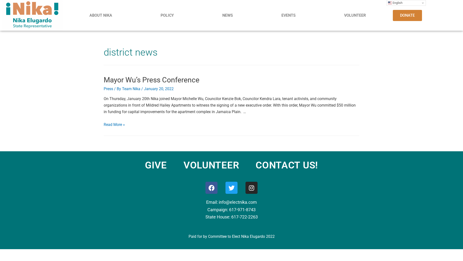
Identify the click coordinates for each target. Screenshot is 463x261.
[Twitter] (231, 188)
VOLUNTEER (355, 15)
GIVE (156, 165)
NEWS (227, 15)
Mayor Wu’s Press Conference (151, 80)
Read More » (114, 124)
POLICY (167, 15)
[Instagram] (251, 188)
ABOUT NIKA (100, 15)
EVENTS (288, 15)
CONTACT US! (287, 165)
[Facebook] (211, 188)
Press (108, 89)
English (397, 3)
